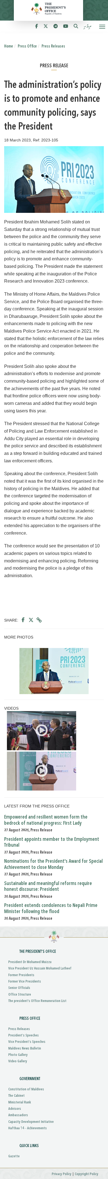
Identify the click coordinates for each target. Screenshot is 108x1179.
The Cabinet (16, 1096)
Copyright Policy (86, 1174)
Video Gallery (17, 1061)
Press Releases (53, 46)
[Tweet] (31, 620)
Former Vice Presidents (24, 981)
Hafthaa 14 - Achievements (27, 1128)
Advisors (14, 1109)
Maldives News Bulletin (24, 1048)
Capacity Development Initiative (31, 1122)
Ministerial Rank (19, 1102)
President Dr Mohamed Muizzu (30, 962)
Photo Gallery (18, 1055)
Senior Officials (19, 988)
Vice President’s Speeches (26, 1042)
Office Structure (19, 994)
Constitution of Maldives (26, 1089)
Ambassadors (18, 1115)
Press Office (27, 46)
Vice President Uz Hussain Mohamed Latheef (39, 968)
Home (8, 46)
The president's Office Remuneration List (37, 1001)
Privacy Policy (61, 1174)
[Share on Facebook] (23, 620)
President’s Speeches (23, 1035)
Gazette (14, 1156)
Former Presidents (21, 975)
